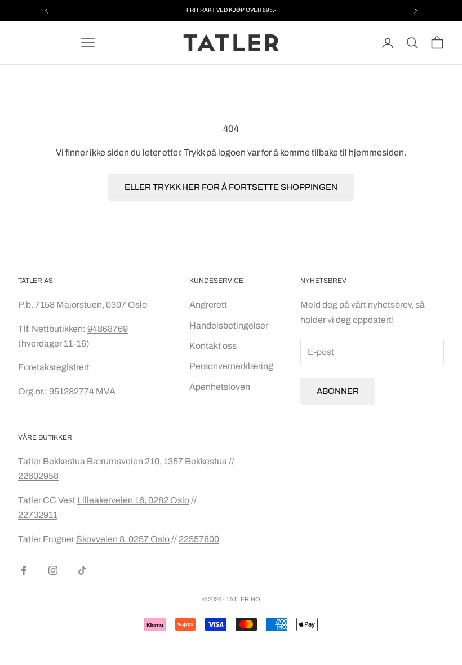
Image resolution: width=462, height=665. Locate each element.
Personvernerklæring (231, 366)
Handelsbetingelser (228, 325)
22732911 (37, 515)
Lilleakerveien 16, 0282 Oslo (133, 500)
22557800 (199, 539)
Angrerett (208, 304)
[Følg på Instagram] (53, 570)
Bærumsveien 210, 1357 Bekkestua (158, 461)
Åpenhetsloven (219, 387)
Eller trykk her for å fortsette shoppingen (231, 187)
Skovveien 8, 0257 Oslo (123, 539)
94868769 (107, 329)
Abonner (338, 391)
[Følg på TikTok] (82, 570)
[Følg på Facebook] (23, 570)
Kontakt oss (213, 346)
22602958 (38, 476)
